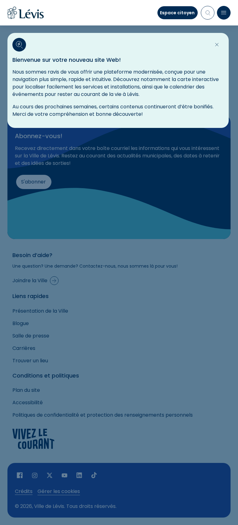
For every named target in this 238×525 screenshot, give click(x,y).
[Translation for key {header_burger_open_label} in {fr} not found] (224, 13)
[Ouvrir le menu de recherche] (207, 13)
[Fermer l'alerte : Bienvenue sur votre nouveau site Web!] (217, 44)
